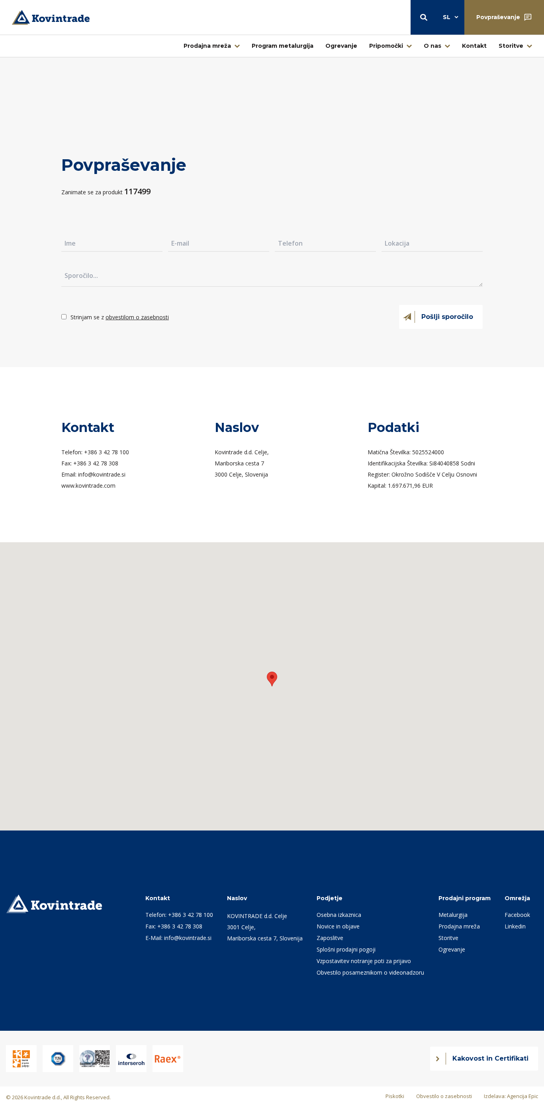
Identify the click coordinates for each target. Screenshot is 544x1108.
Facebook (517, 914)
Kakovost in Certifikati (490, 1058)
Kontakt (474, 45)
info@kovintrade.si (187, 938)
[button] (272, 679)
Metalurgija (453, 914)
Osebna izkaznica (339, 914)
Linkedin (515, 926)
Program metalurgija (282, 45)
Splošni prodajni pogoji (346, 949)
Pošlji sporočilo (447, 316)
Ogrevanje (341, 45)
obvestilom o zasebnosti (137, 317)
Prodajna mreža (207, 45)
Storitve (511, 45)
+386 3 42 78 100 (190, 914)
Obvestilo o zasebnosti (444, 1096)
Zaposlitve (330, 938)
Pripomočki (386, 45)
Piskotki (394, 1096)
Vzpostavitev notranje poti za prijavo (364, 961)
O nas (432, 45)
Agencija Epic (522, 1096)
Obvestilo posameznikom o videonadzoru (370, 972)
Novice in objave (338, 926)
